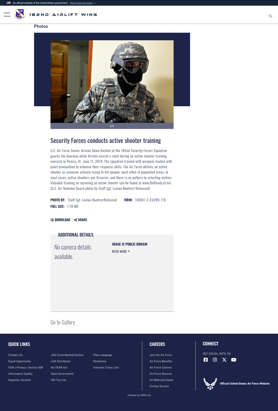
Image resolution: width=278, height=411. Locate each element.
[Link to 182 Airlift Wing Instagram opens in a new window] (215, 360)
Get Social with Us (217, 353)
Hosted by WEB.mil (139, 395)
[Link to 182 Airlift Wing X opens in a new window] (224, 360)
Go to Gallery (62, 322)
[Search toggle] (271, 15)
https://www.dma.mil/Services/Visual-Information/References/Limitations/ (135, 299)
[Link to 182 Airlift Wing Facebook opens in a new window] (205, 360)
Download (62, 219)
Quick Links (19, 344)
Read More (120, 251)
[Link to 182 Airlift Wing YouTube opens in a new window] (233, 360)
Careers (157, 344)
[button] (83, 3)
